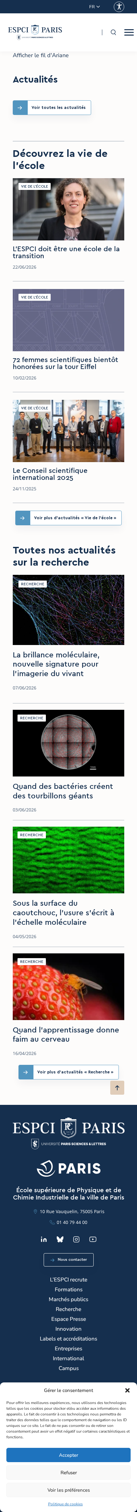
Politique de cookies (65, 1504)
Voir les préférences (68, 1490)
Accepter (68, 1455)
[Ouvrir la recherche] (113, 32)
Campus (69, 1368)
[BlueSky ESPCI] (60, 1239)
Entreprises (68, 1348)
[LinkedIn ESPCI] (43, 1239)
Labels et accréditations (68, 1338)
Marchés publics (68, 1299)
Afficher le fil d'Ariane (41, 55)
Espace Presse (68, 1319)
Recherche (68, 1309)
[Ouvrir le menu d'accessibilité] (119, 7)
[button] (127, 1390)
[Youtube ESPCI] (93, 1239)
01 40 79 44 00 (72, 1222)
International (68, 1358)
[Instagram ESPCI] (76, 1239)
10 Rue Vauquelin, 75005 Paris (72, 1211)
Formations (69, 1289)
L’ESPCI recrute (68, 1279)
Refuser (69, 1472)
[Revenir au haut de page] (117, 1088)
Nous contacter (72, 1260)
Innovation (68, 1329)
